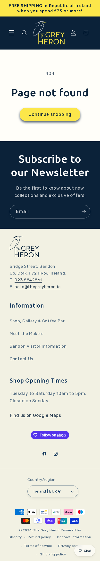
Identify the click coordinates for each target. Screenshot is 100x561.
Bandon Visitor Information (38, 346)
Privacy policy (70, 546)
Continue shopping (50, 114)
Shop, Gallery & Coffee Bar (37, 320)
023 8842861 (28, 279)
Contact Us (21, 358)
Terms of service (38, 546)
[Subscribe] (83, 211)
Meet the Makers (27, 333)
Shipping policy (53, 554)
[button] (11, 32)
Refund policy (39, 537)
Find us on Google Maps (35, 415)
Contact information (74, 537)
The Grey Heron (46, 530)
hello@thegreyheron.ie (37, 286)
